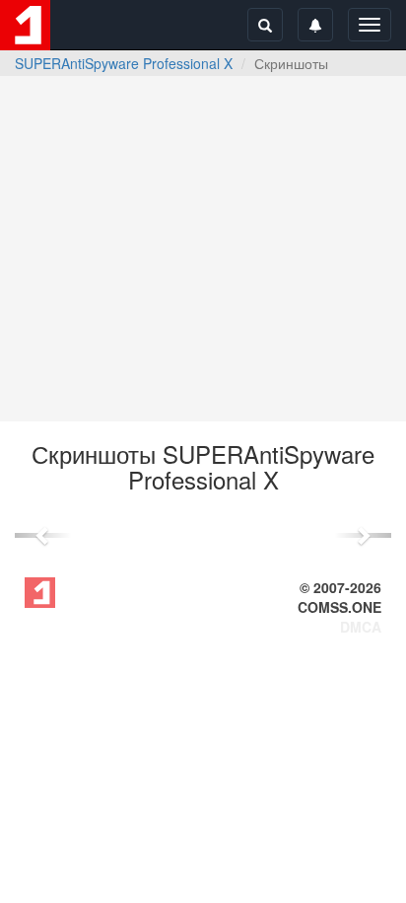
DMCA (360, 627)
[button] (43, 535)
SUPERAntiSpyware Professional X (124, 63)
